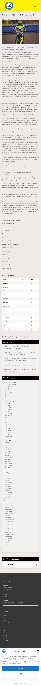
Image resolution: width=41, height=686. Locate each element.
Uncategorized (8, 550)
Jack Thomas (8, 478)
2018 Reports (8, 394)
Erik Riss (7, 475)
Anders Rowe (8, 440)
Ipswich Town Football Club (11, 477)
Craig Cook (7, 455)
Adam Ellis (7, 438)
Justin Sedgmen (9, 500)
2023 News (7, 417)
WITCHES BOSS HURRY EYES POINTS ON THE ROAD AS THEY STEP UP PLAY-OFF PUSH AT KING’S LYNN (19, 353)
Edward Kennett (9, 471)
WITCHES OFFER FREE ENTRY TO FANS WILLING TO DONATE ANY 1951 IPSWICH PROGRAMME (20, 370)
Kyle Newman (8, 505)
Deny (20, 673)
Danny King (7, 461)
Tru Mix (6, 544)
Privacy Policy (23, 683)
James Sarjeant (8, 482)
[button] (38, 651)
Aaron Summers (9, 436)
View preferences (20, 679)
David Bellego (8, 465)
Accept (20, 668)
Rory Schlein (8, 532)
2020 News (7, 403)
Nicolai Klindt (8, 517)
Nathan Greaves (9, 513)
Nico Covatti (8, 515)
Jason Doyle (8, 486)
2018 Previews (8, 392)
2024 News (7, 423)
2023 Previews (8, 419)
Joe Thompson (8, 492)
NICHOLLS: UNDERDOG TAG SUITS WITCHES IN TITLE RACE (19, 365)
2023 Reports (8, 421)
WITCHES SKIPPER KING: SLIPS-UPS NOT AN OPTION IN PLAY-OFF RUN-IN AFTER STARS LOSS (19, 347)
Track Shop (7, 540)
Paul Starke (7, 523)
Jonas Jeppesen (8, 494)
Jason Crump (8, 484)
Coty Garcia (7, 453)
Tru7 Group (8, 548)
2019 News (7, 396)
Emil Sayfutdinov (9, 473)
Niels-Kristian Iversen (10, 519)
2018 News (7, 390)
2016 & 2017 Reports (10, 384)
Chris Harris (8, 446)
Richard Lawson (9, 527)
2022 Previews (8, 413)
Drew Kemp (8, 469)
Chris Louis (7, 448)
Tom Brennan (8, 538)
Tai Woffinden (8, 536)
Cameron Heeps (9, 444)
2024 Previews (8, 425)
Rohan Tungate (8, 530)
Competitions (8, 450)
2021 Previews (8, 407)
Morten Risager (8, 511)
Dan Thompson (8, 457)
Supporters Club (9, 534)
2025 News (7, 428)
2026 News (7, 434)
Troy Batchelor (8, 542)
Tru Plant (7, 546)
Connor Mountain (9, 452)
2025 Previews (8, 430)
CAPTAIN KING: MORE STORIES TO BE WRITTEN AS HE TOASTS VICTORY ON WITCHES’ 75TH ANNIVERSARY (20, 360)
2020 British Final (9, 401)
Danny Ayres (8, 459)
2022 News (7, 411)
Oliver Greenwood (9, 521)
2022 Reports (8, 415)
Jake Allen (7, 480)
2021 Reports (8, 409)
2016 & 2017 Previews (10, 382)
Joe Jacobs (7, 490)
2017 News (7, 388)
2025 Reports (8, 432)
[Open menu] (35, 5)
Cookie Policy (16, 683)
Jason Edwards (8, 488)
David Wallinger (9, 467)
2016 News (7, 386)
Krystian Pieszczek (9, 503)
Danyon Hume (8, 463)
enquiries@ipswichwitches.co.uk (15, 602)
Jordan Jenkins (8, 496)
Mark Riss (7, 507)
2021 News (7, 405)
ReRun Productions (9, 525)
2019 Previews (8, 398)
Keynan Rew (8, 502)
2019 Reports (8, 400)
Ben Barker (7, 442)
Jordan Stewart (8, 498)
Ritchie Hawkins (9, 529)
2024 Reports (8, 427)
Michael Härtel (8, 509)
